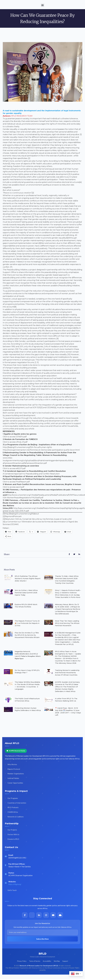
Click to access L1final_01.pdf (15, 442)
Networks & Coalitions (16, 817)
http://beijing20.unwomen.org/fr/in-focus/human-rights (27, 447)
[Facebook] (24, 915)
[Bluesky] (60, 915)
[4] (4, 522)
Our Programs (13, 798)
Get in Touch (12, 890)
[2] (4, 516)
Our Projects (12, 830)
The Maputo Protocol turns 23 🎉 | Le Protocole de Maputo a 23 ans (27, 623)
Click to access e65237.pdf (14, 468)
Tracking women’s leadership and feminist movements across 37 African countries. (67, 672)
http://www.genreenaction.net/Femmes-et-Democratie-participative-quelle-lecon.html (41, 450)
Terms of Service (34, 961)
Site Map (57, 961)
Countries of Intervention (17, 803)
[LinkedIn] (39, 915)
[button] (42, 5)
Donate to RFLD (13, 839)
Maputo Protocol (14, 769)
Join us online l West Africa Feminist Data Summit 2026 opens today (26, 592)
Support (65, 961)
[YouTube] (53, 915)
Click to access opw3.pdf (13, 487)
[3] (4, 519)
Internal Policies (13, 778)
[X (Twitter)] (32, 915)
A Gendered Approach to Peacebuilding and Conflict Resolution (31, 474)
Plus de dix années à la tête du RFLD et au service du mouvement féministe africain (27, 635)
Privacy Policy (21, 961)
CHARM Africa (13, 812)
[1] (4, 514)
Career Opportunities (15, 783)
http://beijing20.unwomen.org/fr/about (22, 514)
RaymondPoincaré (13, 516)
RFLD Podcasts (13, 807)
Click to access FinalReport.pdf (16, 482)
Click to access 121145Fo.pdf (15, 437)
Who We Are (12, 764)
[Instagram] (46, 915)
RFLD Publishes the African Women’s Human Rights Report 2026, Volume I (27, 578)
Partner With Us (13, 834)
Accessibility (47, 961)
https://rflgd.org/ (14, 884)
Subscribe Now (42, 939)
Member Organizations (16, 774)
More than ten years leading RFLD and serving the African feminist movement (67, 623)
